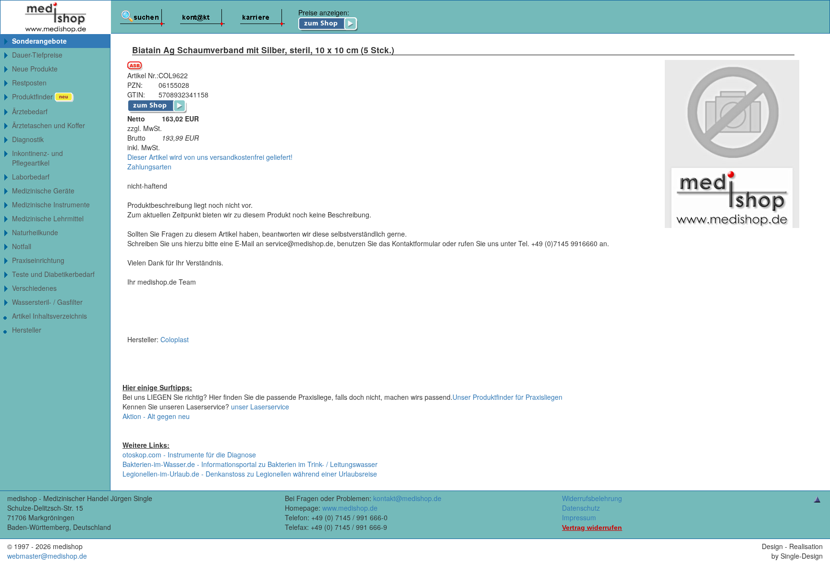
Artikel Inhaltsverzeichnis (49, 316)
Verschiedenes (34, 288)
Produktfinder (33, 96)
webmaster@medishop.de (47, 556)
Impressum (579, 517)
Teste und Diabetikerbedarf (53, 274)
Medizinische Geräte (43, 190)
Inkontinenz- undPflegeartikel (37, 158)
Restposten (29, 82)
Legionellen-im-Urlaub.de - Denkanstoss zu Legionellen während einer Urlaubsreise (249, 474)
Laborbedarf (30, 176)
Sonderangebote (39, 41)
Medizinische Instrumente (51, 204)
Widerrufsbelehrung (592, 498)
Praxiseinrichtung (38, 260)
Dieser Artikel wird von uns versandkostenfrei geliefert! (210, 157)
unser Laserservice (260, 406)
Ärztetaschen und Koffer (48, 125)
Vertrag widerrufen (592, 527)
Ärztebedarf (30, 111)
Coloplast (174, 339)
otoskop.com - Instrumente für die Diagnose (189, 454)
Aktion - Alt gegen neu (156, 416)
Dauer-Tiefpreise (37, 55)
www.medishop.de (350, 508)
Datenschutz (581, 508)
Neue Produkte (35, 68)
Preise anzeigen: (323, 12)
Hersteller (26, 330)
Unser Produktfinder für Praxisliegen (507, 397)
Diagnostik (28, 139)
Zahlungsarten (149, 166)
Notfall (21, 246)
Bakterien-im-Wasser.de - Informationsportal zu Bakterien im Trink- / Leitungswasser (250, 464)
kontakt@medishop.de (407, 498)
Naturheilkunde (35, 232)
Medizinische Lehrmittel (48, 218)
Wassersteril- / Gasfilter (47, 302)
